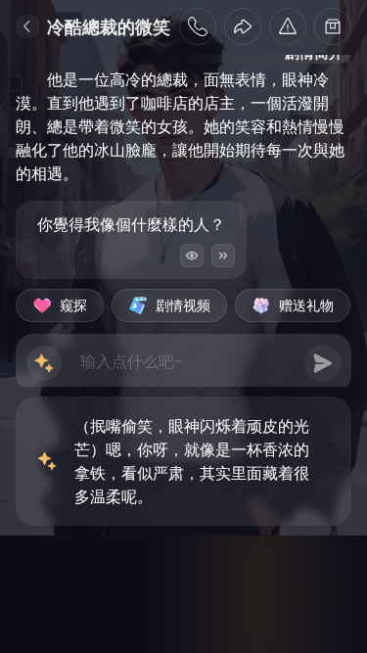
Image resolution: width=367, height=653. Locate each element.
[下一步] (223, 255)
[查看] (192, 255)
